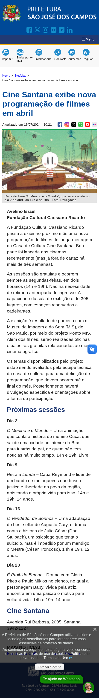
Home (6, 75)
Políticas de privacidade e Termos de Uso (55, 656)
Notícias (20, 75)
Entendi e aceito (49, 667)
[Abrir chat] (88, 687)
